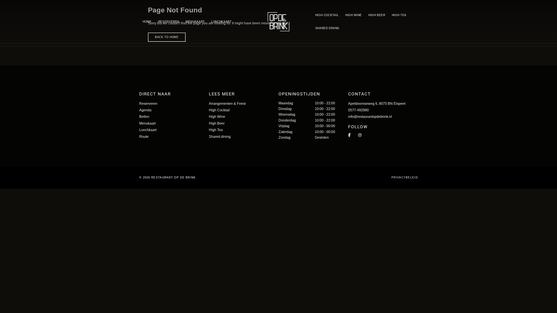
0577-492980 (358, 110)
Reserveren (148, 103)
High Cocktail (219, 110)
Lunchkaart (147, 130)
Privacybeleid (404, 177)
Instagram (360, 135)
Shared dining (220, 136)
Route (144, 136)
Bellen (144, 116)
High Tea (216, 130)
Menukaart (147, 123)
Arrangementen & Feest (227, 103)
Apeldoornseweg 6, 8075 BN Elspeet (376, 103)
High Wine (217, 116)
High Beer (217, 123)
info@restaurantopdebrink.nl (370, 116)
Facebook (349, 135)
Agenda (145, 110)
